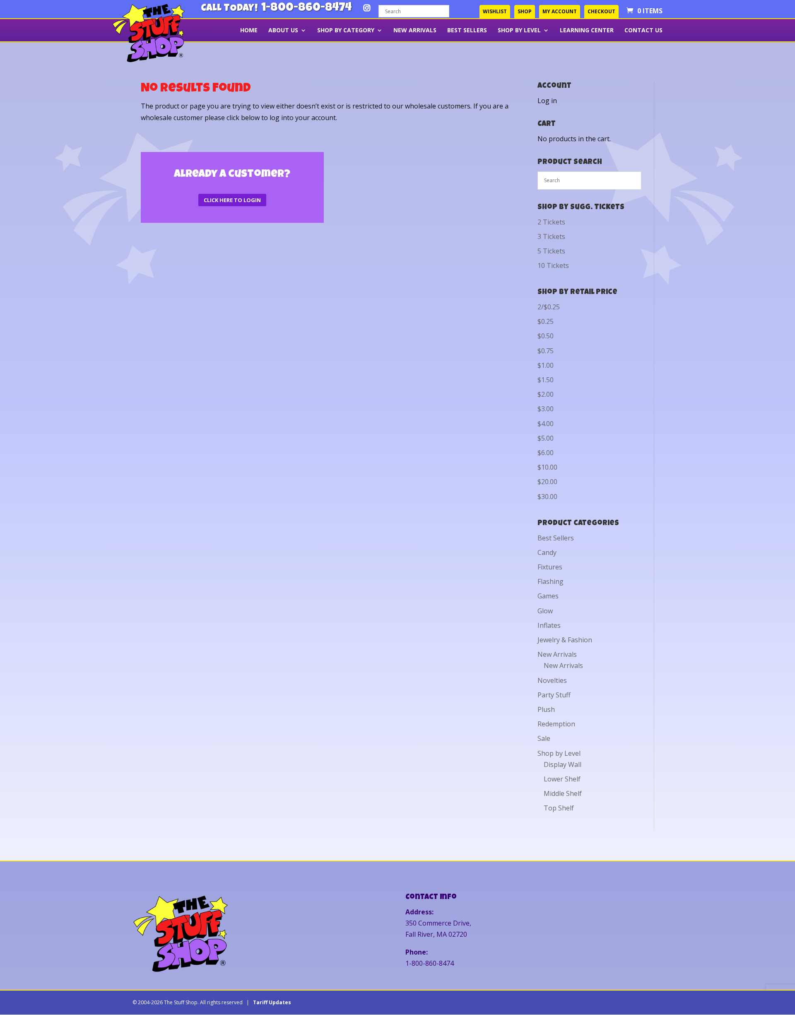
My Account (559, 11)
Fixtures (549, 566)
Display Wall (562, 764)
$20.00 (547, 481)
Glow (545, 610)
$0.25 (545, 321)
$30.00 (547, 496)
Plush (546, 709)
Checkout (601, 11)
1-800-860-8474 (306, 8)
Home (249, 30)
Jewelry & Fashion (564, 639)
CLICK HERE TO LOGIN (232, 200)
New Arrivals (414, 30)
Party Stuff (554, 694)
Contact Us (643, 30)
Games (548, 595)
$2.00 (545, 394)
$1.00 (545, 365)
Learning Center (587, 30)
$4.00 (545, 423)
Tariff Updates (272, 1002)
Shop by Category (345, 30)
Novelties (552, 680)
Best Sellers (467, 30)
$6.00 (545, 452)
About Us (283, 30)
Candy (546, 552)
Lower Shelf (562, 779)
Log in (547, 100)
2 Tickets (551, 222)
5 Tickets (551, 251)
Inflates (549, 625)
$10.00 (547, 467)
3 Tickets (551, 236)
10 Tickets (553, 265)
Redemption (556, 723)
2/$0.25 (548, 306)
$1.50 (545, 379)
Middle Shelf (563, 793)
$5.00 (545, 438)
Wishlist (495, 11)
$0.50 (545, 335)
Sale (543, 738)
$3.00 (545, 408)
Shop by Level (519, 30)
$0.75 (545, 350)
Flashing (550, 581)
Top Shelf (559, 807)
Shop (525, 11)
